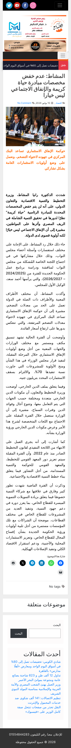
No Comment (24, 103)
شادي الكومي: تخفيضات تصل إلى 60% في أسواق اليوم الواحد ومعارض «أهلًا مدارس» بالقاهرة (36, 666)
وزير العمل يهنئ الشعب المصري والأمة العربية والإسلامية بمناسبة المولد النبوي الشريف (36, 688)
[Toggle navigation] (60, 5)
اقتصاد (59, 103)
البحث (57, 625)
